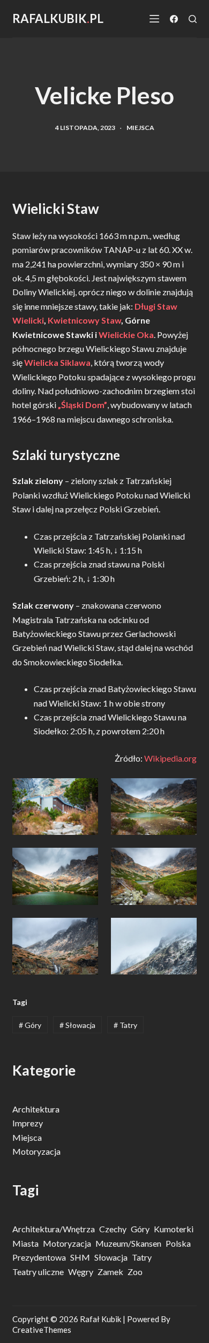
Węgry (80, 1272)
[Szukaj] (193, 19)
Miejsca (140, 128)
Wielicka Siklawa (57, 362)
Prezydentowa (39, 1257)
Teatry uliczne (38, 1272)
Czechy (112, 1229)
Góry (30, 1025)
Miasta (25, 1243)
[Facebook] (174, 19)
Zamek (110, 1272)
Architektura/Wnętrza (53, 1229)
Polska (178, 1243)
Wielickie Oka (126, 334)
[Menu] (154, 19)
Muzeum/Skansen (128, 1243)
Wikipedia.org (170, 758)
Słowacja (77, 1025)
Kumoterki (173, 1229)
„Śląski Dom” (82, 405)
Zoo (135, 1272)
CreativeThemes (41, 1329)
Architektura (35, 1109)
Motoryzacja (36, 1151)
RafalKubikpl (57, 18)
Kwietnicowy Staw (84, 320)
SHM (80, 1257)
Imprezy (27, 1123)
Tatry (125, 1025)
